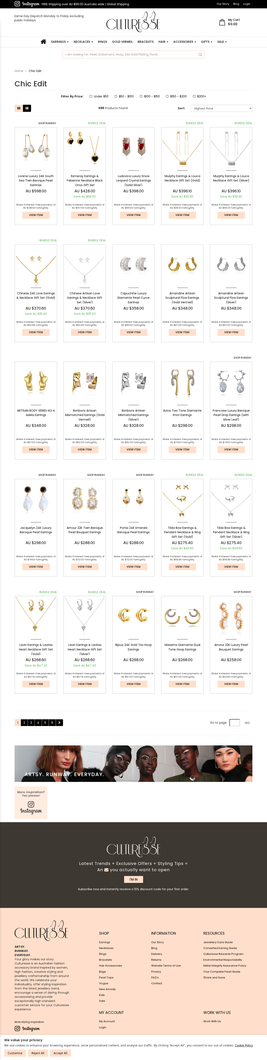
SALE (221, 42)
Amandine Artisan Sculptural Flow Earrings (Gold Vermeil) (182, 297)
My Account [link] (107, 1021)
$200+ (201, 96)
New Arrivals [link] (107, 989)
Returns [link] (156, 960)
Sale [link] (102, 1001)
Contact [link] (156, 983)
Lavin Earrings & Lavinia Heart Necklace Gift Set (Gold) (36, 649)
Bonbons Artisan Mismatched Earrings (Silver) (133, 415)
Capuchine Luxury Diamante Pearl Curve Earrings (133, 297)
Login (246, 4)
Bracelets (146, 42)
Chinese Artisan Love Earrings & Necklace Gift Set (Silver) (84, 297)
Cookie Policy (244, 1045)
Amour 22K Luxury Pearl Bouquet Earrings (231, 647)
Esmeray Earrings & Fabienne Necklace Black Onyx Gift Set (85, 180)
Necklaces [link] (106, 948)
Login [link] (102, 1027)
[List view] (27, 108)
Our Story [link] (157, 942)
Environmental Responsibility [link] (222, 960)
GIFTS (205, 42)
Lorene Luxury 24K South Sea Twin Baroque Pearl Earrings (36, 180)
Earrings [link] (104, 942)
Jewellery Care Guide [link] (218, 942)
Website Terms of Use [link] (166, 966)
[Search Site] (200, 54)
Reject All (37, 1053)
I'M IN (134, 879)
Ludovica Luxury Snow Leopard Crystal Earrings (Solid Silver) (133, 180)
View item (36, 215)
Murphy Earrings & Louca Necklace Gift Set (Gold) (182, 178)
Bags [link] (102, 972)
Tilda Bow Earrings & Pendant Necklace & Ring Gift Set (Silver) (231, 532)
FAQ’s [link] (155, 977)
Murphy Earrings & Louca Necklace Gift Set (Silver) (231, 178)
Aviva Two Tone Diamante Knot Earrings (182, 412)
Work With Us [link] (212, 1021)
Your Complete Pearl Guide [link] (221, 972)
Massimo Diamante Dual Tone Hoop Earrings (182, 647)
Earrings (59, 42)
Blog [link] (154, 948)
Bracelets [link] (105, 960)
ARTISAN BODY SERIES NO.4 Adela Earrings (36, 412)
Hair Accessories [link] (110, 966)
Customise (15, 1053)
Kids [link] (102, 995)
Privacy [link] (156, 972)
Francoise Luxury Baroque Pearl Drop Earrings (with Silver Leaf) (231, 415)
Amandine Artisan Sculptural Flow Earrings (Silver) (231, 297)
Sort (181, 108)
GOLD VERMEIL (122, 42)
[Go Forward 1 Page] (59, 722)
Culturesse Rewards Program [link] (223, 954)
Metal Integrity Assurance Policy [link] (224, 966)
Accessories (183, 42)
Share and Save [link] (214, 977)
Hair (162, 42)
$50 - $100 (126, 96)
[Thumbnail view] (19, 108)
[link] (27, 4)
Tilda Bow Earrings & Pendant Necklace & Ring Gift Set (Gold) (182, 532)
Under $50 (101, 96)
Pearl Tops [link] (106, 977)
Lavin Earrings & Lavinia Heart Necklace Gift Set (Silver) (85, 649)
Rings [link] (102, 954)
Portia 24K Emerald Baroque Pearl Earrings (133, 530)
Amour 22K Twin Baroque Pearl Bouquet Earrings (85, 530)
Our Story (223, 4)
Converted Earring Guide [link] (220, 948)
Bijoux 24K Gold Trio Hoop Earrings (133, 647)
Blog (236, 4)
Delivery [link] (156, 954)
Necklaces (82, 42)
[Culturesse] (133, 22)
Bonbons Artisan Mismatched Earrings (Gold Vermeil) (85, 415)
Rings (102, 42)
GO (247, 723)
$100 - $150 (152, 96)
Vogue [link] (103, 983)
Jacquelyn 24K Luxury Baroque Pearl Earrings (36, 530)
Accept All (60, 1053)
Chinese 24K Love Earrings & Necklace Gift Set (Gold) (35, 295)
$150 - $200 (178, 96)
